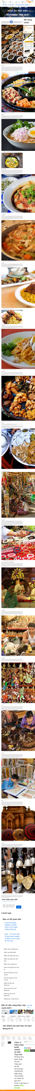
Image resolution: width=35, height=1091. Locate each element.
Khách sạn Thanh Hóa (13, 1039)
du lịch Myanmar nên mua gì (10, 979)
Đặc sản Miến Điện (10, 952)
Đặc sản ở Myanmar (11, 964)
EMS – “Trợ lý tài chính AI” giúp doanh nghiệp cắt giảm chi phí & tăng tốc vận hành (12, 937)
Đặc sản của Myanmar (11, 949)
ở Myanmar (2, 67)
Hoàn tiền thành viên (3, 1045)
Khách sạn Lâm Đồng (8, 1038)
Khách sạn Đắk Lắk (19, 1037)
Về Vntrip (2, 1041)
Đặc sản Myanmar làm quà (11, 960)
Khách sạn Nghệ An (24, 1038)
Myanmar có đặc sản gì (12, 999)
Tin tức (5, 5)
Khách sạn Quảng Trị (2, 1039)
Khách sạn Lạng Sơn (13, 1038)
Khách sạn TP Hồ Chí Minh (30, 1039)
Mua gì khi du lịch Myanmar (9, 994)
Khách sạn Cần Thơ (8, 1037)
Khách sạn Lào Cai (19, 1038)
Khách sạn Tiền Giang (24, 1039)
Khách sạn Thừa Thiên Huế (20, 1039)
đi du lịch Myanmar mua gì (11, 968)
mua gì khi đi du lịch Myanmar (10, 989)
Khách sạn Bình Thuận (3, 1037)
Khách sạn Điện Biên (24, 1037)
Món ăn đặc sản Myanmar (9, 984)
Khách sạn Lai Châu (2, 1038)
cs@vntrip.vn (23, 1083)
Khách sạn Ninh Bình (29, 1038)
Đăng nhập (32, 0)
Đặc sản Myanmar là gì (11, 955)
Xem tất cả (29, 1006)
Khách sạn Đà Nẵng (13, 1037)
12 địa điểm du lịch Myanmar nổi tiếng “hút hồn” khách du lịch (8, 901)
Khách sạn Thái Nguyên (8, 1039)
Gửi (19, 907)
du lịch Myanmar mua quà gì (11, 973)
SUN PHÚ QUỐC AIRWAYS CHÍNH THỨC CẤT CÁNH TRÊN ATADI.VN (11, 926)
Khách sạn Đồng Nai (29, 1037)
